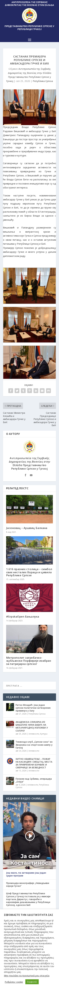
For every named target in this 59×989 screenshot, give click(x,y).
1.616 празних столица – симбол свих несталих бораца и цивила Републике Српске (29, 572)
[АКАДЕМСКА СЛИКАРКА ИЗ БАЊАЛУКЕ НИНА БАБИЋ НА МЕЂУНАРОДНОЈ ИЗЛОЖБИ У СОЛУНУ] (10, 724)
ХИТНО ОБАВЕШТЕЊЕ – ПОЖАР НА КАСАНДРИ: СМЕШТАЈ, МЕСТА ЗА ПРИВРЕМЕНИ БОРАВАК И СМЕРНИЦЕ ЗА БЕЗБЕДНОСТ (34, 763)
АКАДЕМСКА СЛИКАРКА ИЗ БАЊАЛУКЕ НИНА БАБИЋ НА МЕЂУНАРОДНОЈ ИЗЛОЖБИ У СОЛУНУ (32, 726)
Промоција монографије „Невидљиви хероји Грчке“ (27, 884)
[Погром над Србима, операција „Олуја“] (10, 781)
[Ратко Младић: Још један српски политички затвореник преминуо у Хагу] (10, 707)
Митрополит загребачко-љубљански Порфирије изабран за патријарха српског (28, 660)
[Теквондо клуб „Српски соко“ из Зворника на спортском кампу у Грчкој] (10, 744)
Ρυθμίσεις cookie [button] (14, 981)
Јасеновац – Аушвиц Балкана (26, 528)
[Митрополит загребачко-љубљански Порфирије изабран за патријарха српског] (29, 639)
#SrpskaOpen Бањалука (22, 616)
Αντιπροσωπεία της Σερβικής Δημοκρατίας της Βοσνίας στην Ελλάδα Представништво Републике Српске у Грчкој (29, 463)
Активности (33, 733)
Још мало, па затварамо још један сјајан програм (26, 874)
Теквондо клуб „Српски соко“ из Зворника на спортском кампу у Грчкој (34, 744)
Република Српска (43, 81)
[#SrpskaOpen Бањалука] (29, 598)
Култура (43, 733)
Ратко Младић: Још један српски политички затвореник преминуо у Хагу (33, 707)
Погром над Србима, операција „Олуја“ (34, 780)
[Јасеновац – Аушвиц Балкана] (29, 509)
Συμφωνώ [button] (32, 981)
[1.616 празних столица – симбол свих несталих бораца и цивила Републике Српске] (29, 550)
